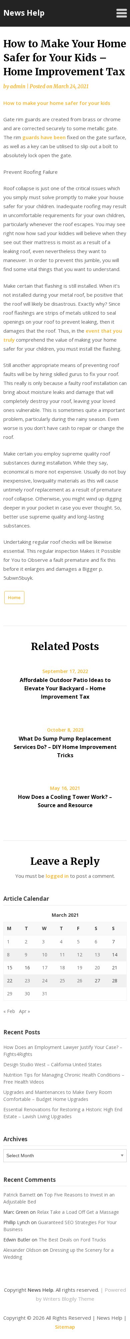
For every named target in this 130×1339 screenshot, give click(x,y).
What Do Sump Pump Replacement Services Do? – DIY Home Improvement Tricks (65, 747)
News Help (24, 12)
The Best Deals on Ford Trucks (72, 1239)
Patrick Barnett (19, 1194)
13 (97, 954)
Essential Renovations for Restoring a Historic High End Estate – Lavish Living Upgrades (62, 1113)
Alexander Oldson (22, 1250)
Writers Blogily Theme (68, 1298)
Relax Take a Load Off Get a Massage (78, 1212)
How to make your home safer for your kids (56, 103)
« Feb (9, 1011)
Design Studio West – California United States (52, 1064)
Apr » (24, 1011)
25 (62, 980)
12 (79, 954)
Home (14, 597)
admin (17, 86)
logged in (57, 875)
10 (44, 954)
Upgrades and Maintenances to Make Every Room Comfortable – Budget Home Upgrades (57, 1095)
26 (79, 980)
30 (27, 993)
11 (62, 954)
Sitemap (65, 1326)
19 (79, 967)
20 (97, 967)
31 (44, 993)
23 (27, 980)
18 (62, 967)
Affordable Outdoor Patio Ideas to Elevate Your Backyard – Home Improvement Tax (65, 688)
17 (44, 967)
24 (44, 980)
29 (9, 993)
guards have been (44, 137)
